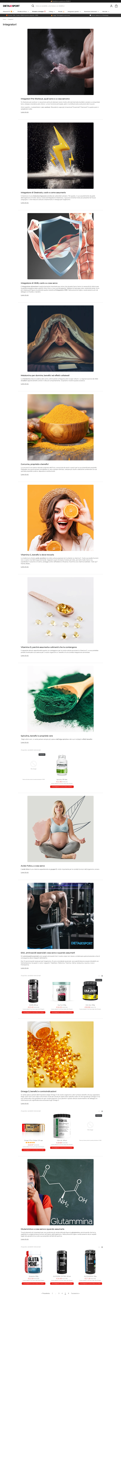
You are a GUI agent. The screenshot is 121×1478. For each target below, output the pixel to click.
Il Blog (51, 11)
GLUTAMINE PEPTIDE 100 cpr (62, 1276)
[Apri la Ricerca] (33, 6)
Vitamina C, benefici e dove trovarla (37, 555)
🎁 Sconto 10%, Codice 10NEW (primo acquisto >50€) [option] (22, 15)
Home (4, 19)
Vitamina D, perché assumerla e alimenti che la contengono (49, 647)
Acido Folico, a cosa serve (33, 866)
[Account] (111, 6)
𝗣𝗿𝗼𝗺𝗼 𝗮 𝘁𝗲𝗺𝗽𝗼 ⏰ (39, 11)
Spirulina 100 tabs (62, 779)
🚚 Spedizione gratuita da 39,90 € (60, 1)
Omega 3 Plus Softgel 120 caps (33, 1140)
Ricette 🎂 (61, 11)
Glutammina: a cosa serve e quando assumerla (42, 1229)
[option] (60, 15)
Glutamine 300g (33, 1276)
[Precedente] (99, 976)
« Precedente (45, 1293)
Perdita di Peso (22, 11)
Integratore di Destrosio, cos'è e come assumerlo (43, 192)
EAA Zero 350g (90, 1005)
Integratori (10, 19)
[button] (30, 1143)
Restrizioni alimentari (90, 11)
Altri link (105, 11)
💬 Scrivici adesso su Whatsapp (99, 15)
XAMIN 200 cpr (33, 1005)
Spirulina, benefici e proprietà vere (37, 736)
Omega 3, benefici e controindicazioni (38, 1091)
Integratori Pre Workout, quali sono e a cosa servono (45, 99)
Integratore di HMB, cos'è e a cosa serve (39, 283)
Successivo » (75, 1293)
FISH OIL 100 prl (62, 1140)
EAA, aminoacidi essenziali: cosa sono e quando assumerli (48, 953)
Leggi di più (25, 112)
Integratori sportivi (73, 11)
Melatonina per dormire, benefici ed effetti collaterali (45, 375)
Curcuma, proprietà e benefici (35, 464)
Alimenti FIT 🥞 (8, 11)
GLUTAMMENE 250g (90, 1276)
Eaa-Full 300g (62, 1005)
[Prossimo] (102, 976)
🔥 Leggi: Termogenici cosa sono (60, 15)
